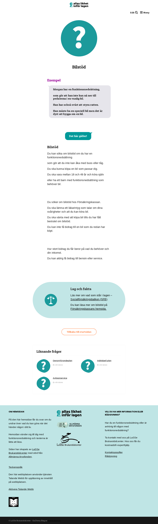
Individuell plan (104, 360)
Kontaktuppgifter (114, 452)
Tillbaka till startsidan (79, 331)
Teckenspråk (16, 467)
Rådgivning (111, 456)
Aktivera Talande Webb (21, 489)
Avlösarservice (60, 378)
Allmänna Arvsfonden (20, 456)
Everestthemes (54, 521)
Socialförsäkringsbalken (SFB (88, 299)
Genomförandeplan (62, 360)
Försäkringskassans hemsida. (88, 308)
